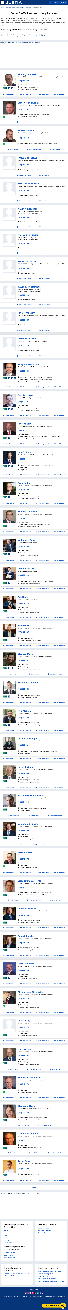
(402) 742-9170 (23, 1084)
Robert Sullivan (26, 130)
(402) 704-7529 (23, 81)
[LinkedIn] (26, 1293)
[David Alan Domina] (9, 1138)
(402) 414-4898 (23, 546)
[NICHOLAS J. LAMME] (9, 240)
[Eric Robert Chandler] (9, 687)
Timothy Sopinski (27, 74)
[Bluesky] (38, 1293)
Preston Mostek (26, 568)
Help (30, 1296)
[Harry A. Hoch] (9, 1054)
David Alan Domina (28, 1133)
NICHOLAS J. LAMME (28, 235)
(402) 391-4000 (23, 490)
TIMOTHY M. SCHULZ (28, 183)
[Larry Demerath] (9, 968)
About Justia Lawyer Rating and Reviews (51, 1281)
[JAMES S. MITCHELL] (9, 163)
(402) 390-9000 (23, 718)
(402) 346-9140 (23, 999)
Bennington (8, 1243)
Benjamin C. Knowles (28, 823)
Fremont (7, 1230)
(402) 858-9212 (23, 1140)
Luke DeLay (24, 1020)
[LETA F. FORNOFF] (9, 318)
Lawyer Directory (10, 7)
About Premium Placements (47, 1279)
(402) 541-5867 (23, 660)
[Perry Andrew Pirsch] (9, 369)
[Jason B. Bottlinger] (9, 743)
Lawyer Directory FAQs (45, 1274)
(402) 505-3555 (23, 773)
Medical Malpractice (44, 1230)
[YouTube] (28, 1293)
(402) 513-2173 (23, 859)
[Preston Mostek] (9, 573)
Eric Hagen (23, 597)
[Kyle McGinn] (9, 716)
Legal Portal (16, 1296)
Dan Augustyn (25, 395)
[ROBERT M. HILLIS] (9, 266)
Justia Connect (7, 1296)
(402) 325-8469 (23, 1113)
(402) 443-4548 (23, 138)
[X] (40, 1293)
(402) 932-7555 (23, 1169)
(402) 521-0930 (23, 371)
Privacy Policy (48, 1296)
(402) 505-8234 (23, 745)
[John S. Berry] (9, 457)
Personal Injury (20, 7)
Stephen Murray (26, 653)
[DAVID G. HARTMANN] (9, 292)
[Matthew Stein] (9, 857)
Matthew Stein (25, 852)
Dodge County (8, 1255)
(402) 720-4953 (23, 109)
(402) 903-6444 (23, 459)
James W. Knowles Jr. (28, 908)
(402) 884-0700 (23, 802)
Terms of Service (37, 1296)
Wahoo (6, 1233)
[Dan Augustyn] (9, 400)
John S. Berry (24, 452)
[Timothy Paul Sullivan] (9, 1082)
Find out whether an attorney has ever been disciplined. (16, 1274)
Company (24, 1296)
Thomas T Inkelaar (27, 511)
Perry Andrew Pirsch (28, 364)
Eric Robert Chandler (28, 682)
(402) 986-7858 (23, 1055)
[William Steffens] (9, 545)
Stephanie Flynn (26, 1106)
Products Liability (43, 1233)
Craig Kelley (24, 483)
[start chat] (63, 1306)
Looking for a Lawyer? (51, 1306)
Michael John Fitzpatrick (30, 992)
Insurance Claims (43, 1228)
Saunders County (9, 1253)
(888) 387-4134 (23, 887)
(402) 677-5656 (23, 970)
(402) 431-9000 (23, 830)
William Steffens (26, 540)
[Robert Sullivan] (9, 135)
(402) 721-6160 (23, 190)
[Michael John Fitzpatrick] (9, 997)
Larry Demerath (26, 963)
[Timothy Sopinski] (9, 79)
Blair (5, 1238)
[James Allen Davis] (9, 343)
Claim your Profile (43, 1276)
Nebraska (28, 7)
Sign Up (63, 2)
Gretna (6, 1240)
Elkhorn (6, 1235)
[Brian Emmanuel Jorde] (9, 886)
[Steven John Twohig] (9, 107)
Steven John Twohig (28, 102)
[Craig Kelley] (9, 488)
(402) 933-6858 (23, 689)
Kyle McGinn (24, 710)
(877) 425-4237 (23, 632)
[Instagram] (33, 1293)
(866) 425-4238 (23, 603)
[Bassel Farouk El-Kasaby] (9, 800)
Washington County (10, 1257)
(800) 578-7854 (23, 402)
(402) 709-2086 (23, 165)
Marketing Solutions (59, 1296)
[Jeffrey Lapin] (9, 428)
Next (34, 1187)
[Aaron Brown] (9, 1166)
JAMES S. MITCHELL (27, 157)
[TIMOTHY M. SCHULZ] (9, 188)
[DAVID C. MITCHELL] (9, 214)
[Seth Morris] (9, 630)
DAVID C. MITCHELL (27, 209)
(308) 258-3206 (23, 575)
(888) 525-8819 (23, 430)
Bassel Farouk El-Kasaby (30, 795)
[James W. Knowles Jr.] (9, 913)
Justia (2, 7)
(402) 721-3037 (23, 320)
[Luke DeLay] (9, 1025)
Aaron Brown (24, 1161)
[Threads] (35, 1293)
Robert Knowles (26, 936)
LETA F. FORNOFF (26, 313)
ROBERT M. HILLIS (27, 261)
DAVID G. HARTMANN (29, 287)
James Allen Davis (27, 338)
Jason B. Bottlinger (27, 738)
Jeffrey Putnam (26, 766)
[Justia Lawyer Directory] (14, 2)
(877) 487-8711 (23, 518)
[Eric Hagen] (9, 602)
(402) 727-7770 (23, 345)
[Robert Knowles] (9, 941)
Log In (56, 2)
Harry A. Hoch (25, 1049)
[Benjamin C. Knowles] (9, 829)
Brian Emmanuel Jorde (29, 880)
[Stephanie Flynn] (9, 1111)
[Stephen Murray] (9, 659)
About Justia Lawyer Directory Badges (50, 1271)
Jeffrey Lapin (24, 423)
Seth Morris (24, 625)
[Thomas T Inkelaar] (9, 516)
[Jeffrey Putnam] (9, 772)
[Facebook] (30, 1293)
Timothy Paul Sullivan (29, 1077)
